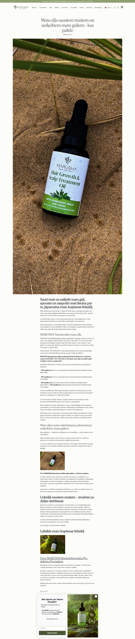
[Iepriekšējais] (38, 1)
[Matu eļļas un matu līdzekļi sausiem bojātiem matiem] (67, 461)
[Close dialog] (96, 596)
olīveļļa (42, 448)
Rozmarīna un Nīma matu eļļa (63, 338)
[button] (108, 7)
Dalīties (44, 591)
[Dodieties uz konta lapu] (118, 7)
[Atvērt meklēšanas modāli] (114, 7)
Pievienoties (52, 633)
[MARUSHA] (21, 7)
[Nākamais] (97, 1)
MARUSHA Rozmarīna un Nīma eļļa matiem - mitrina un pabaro (66, 473)
